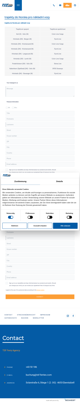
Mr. (9, 108)
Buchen (24, 318)
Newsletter (38, 318)
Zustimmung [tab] (20, 181)
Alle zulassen (65, 226)
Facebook (73, 316)
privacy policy (40, 290)
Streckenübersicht (26, 315)
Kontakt (8, 315)
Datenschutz (11, 318)
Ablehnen (14, 226)
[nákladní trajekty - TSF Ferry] (7, 5)
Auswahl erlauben (40, 226)
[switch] (30, 217)
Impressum (45, 315)
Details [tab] (59, 181)
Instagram (67, 316)
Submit (40, 297)
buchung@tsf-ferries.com (39, 375)
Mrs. (15, 108)
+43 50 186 (31, 367)
